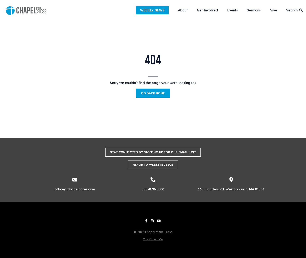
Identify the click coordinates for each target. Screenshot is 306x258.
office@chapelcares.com (75, 189)
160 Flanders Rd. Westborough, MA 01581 (231, 189)
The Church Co (153, 239)
